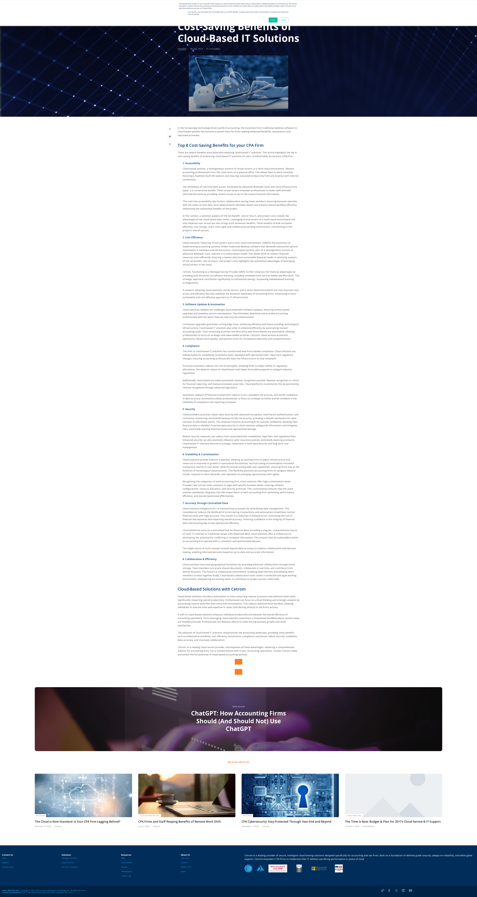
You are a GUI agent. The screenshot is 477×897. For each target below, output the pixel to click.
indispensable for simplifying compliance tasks (208, 354)
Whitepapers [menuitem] (126, 871)
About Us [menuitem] (185, 855)
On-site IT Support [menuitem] (70, 867)
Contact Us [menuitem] (7, 855)
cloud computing (354, 816)
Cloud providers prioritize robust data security (208, 414)
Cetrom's (255, 335)
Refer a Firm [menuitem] (186, 867)
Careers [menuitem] (184, 862)
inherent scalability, (219, 459)
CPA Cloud (40, 816)
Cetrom (182, 48)
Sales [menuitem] (4, 858)
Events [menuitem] (124, 867)
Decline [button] (283, 20)
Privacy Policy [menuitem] (8, 867)
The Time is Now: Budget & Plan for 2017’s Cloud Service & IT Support (393, 821)
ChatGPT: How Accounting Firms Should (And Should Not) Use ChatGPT (238, 721)
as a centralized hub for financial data (228, 530)
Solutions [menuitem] (66, 855)
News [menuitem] (183, 871)
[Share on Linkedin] (170, 144)
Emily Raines (368, 826)
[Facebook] (390, 891)
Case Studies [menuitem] (126, 862)
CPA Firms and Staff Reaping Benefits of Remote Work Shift (179, 821)
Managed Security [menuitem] (69, 858)
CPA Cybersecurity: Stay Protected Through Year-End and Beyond (286, 821)
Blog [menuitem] (123, 858)
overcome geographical (213, 564)
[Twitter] (397, 891)
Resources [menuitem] (126, 855)
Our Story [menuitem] (185, 858)
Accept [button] (273, 20)
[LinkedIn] (404, 891)
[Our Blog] (383, 891)
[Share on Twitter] (170, 136)
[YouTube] (411, 891)
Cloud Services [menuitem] (68, 862)
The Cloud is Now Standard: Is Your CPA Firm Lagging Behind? (77, 821)
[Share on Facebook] (170, 129)
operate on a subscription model (229, 253)
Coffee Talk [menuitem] (126, 876)
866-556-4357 (13, 890)
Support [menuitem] (5, 862)
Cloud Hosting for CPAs (149, 816)
